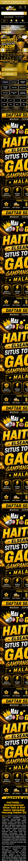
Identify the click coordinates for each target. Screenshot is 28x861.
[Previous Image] (3, 50)
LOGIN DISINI (9, 74)
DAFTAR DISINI (9, 69)
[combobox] (12, 13)
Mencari (4, 816)
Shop (2, 7)
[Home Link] (10, 8)
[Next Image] (25, 50)
